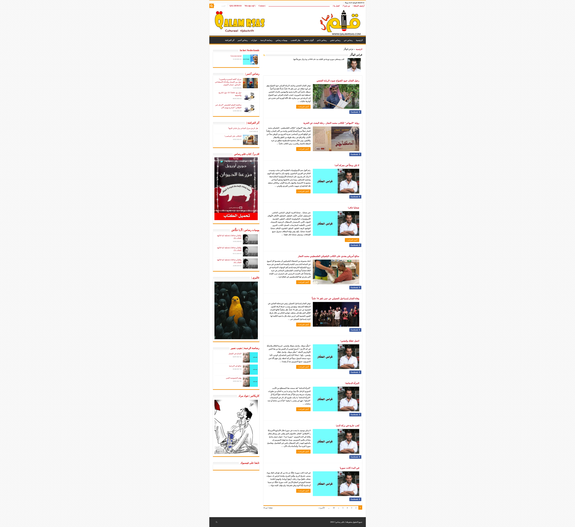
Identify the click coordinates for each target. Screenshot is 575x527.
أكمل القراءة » (303, 107)
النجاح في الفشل (235, 354)
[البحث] (211, 6)
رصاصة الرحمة (266, 40)
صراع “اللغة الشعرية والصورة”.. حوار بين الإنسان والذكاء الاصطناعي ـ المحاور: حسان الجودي (228, 82)
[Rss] (216, 522)
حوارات (254, 40)
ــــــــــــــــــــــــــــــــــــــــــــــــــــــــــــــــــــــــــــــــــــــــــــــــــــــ (299, 6)
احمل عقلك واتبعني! (349, 341)
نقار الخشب (295, 40)
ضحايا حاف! (353, 207)
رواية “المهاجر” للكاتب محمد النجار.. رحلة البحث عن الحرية (331, 123)
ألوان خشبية (309, 40)
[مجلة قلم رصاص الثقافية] (287, 21)
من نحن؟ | (346, 6)
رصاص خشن (335, 40)
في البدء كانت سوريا (349, 468)
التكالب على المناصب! (232, 136)
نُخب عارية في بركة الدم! (347, 425)
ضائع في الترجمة (235, 366)
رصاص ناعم (322, 40)
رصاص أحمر (243, 40)
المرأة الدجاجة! (352, 383)
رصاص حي (348, 40)
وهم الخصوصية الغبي (233, 378)
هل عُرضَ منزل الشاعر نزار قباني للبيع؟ (243, 128)
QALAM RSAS (236, 6)
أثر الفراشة (229, 40)
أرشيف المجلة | (358, 6)
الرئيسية (359, 40)
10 (334, 508)
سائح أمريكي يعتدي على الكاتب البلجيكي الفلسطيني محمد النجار (328, 256)
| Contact (262, 6)
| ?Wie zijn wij (250, 6)
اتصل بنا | (336, 6)
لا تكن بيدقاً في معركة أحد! (347, 165)
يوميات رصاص (281, 40)
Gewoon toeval (236, 56)
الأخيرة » (321, 508)
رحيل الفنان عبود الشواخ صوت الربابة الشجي (338, 80)
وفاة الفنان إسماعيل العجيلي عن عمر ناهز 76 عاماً (335, 298)
